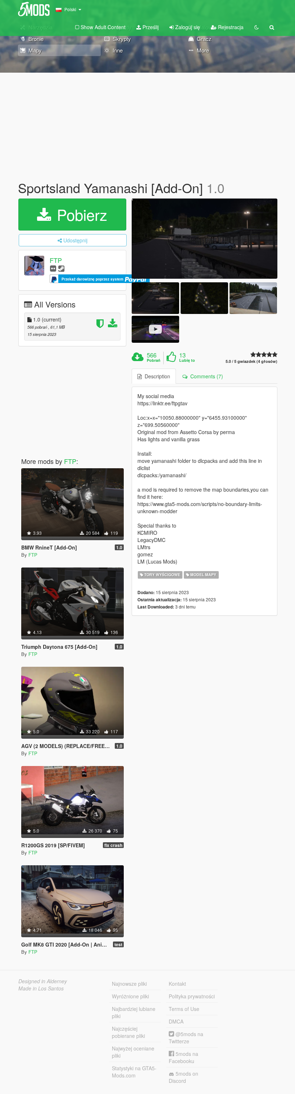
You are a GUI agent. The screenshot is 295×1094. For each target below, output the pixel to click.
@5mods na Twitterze (186, 1037)
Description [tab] (156, 376)
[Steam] (61, 268)
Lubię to (187, 360)
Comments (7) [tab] (205, 376)
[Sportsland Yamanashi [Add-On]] (204, 239)
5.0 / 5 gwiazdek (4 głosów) (251, 361)
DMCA (176, 1021)
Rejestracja (230, 27)
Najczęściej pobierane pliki (128, 1032)
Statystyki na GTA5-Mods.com (134, 1072)
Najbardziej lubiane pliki (133, 1012)
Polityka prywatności (192, 996)
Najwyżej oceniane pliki (133, 1052)
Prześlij (150, 27)
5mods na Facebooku (183, 1057)
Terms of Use (184, 1008)
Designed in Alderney (42, 981)
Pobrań (153, 360)
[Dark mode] (256, 27)
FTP (56, 260)
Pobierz (80, 214)
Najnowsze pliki (129, 983)
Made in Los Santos (41, 988)
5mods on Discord (183, 1077)
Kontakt (177, 983)
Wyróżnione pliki (130, 996)
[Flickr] (53, 268)
